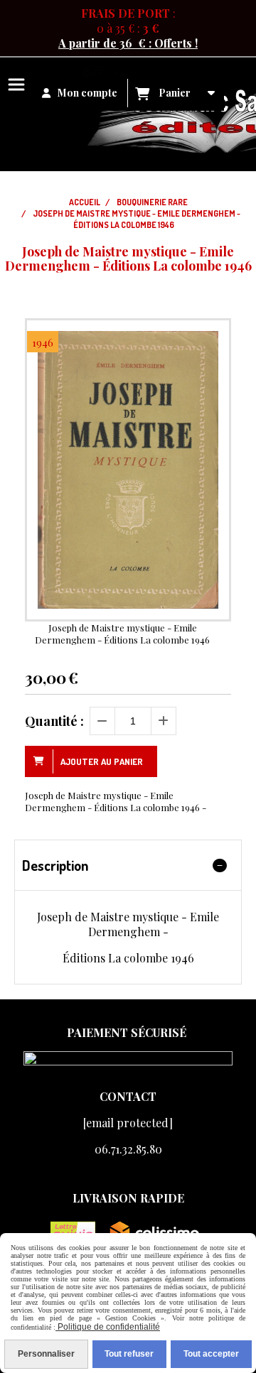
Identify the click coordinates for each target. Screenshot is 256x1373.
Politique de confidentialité (107, 1327)
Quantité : (54, 720)
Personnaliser (46, 1354)
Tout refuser (129, 1354)
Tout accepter (211, 1354)
